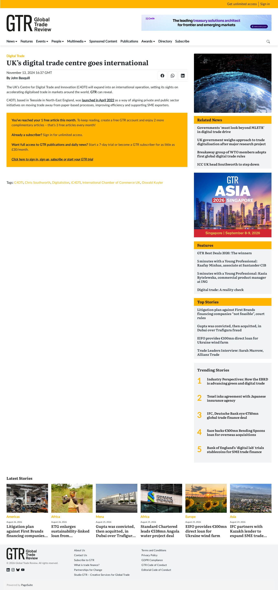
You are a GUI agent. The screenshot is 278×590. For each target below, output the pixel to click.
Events (41, 41)
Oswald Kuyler (152, 182)
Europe (190, 516)
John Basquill (20, 78)
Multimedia (75, 41)
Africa (55, 516)
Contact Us (80, 555)
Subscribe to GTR (84, 560)
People (56, 41)
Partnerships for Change (88, 570)
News (11, 41)
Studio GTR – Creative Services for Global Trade (102, 575)
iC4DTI (76, 182)
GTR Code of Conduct (154, 565)
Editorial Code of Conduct (156, 570)
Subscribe (182, 41)
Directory (165, 41)
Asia (233, 516)
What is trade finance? (87, 565)
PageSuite (27, 585)
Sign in (265, 4)
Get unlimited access (242, 4)
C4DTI (18, 182)
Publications (129, 41)
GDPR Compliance (152, 560)
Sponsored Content (103, 41)
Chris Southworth (37, 182)
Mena (100, 516)
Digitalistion (60, 182)
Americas (13, 516)
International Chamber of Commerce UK (111, 182)
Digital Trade (15, 56)
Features (27, 41)
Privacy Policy (149, 555)
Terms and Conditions (153, 550)
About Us (79, 550)
